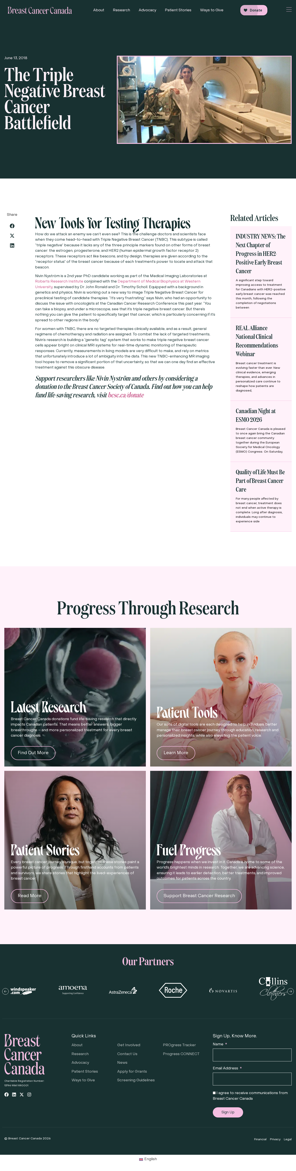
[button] (12, 226)
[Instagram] (29, 1094)
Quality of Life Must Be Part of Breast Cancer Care (260, 480)
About (98, 10)
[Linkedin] (14, 1094)
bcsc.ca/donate (125, 394)
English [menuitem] (150, 1159)
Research (121, 10)
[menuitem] (148, 1159)
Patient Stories (178, 10)
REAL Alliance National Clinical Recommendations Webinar (257, 340)
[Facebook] (6, 1094)
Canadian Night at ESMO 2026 (256, 415)
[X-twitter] (22, 1094)
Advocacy (147, 10)
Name (218, 1044)
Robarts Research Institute (59, 281)
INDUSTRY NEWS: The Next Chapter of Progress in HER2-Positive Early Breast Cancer (260, 253)
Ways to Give (211, 10)
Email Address (226, 1068)
